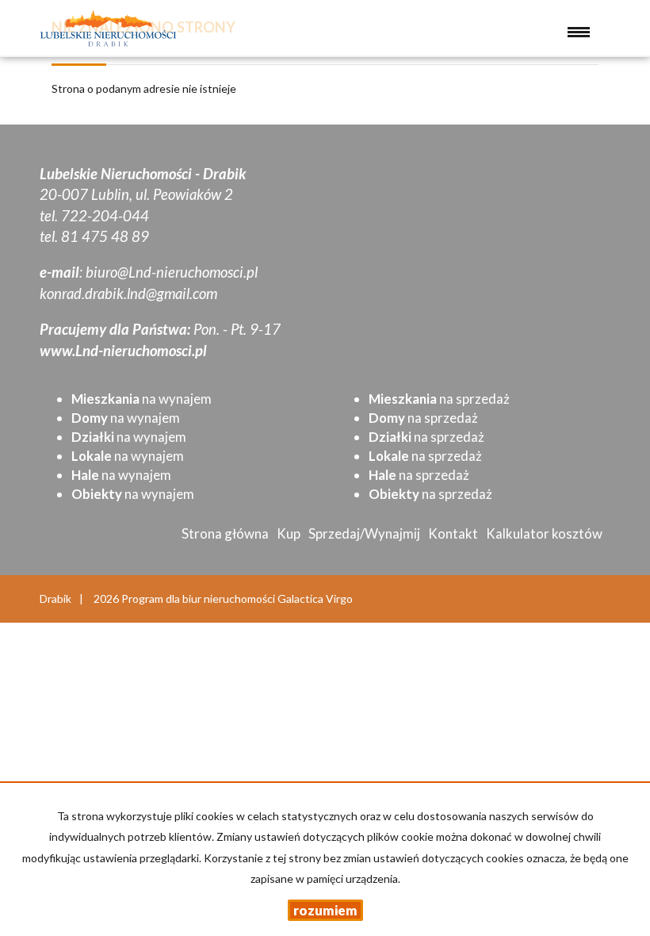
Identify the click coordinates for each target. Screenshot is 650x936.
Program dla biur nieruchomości (199, 598)
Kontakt (453, 533)
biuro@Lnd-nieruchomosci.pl (172, 272)
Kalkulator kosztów (544, 533)
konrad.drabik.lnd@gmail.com (128, 293)
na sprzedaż (439, 398)
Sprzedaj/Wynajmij (364, 533)
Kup (288, 533)
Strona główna (225, 533)
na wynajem (141, 398)
